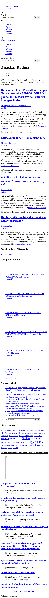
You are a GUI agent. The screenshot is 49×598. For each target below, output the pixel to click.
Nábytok (37, 433)
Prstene (12, 438)
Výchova (25, 445)
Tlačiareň (3, 445)
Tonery (8, 445)
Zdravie (8, 34)
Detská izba (37, 430)
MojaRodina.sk (26, 452)
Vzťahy (8, 27)
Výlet (30, 445)
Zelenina (43, 445)
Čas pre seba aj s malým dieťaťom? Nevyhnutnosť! (25, 388)
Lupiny (33, 433)
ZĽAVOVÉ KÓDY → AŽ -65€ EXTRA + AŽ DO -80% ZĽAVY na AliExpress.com (24, 295)
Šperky (10, 448)
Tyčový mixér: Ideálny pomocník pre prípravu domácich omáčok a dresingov (24, 412)
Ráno (40, 438)
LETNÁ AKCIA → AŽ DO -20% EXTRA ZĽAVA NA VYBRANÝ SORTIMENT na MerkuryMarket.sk (26, 333)
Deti (32, 430)
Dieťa (4, 432)
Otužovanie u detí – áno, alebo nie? (23, 137)
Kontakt (8, 8)
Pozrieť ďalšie (11, 378)
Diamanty (43, 430)
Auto (5, 430)
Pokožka (29, 435)
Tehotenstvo (23, 442)
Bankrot (9, 430)
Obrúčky (42, 433)
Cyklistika (20, 430)
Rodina (26, 438)
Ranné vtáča (18, 438)
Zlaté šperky (4, 448)
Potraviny (5, 438)
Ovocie (21, 436)
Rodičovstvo (34, 438)
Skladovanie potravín (6, 442)
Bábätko (14, 430)
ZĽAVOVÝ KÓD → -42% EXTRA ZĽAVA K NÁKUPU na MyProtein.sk (23, 314)
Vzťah (19, 445)
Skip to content (7, 2)
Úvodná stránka (11, 6)
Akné (2, 430)
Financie (28, 433)
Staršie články (6, 254)
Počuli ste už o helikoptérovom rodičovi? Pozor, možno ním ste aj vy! (22, 181)
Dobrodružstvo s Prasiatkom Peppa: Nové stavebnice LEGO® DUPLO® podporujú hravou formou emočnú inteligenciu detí (24, 95)
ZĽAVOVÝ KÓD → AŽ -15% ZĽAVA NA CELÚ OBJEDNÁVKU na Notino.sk (24, 276)
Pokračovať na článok (10, 166)
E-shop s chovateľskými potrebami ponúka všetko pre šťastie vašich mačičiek (25, 396)
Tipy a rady (35, 442)
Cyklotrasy (26, 430)
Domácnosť (13, 432)
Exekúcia (23, 433)
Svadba (17, 442)
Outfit (16, 436)
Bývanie (8, 29)
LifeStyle (9, 25)
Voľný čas (13, 445)
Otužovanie (12, 436)
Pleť (24, 436)
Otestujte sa (4, 436)
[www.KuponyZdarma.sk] (24, 592)
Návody (8, 31)
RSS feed (36, 452)
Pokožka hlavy (38, 436)
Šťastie (15, 448)
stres (14, 442)
